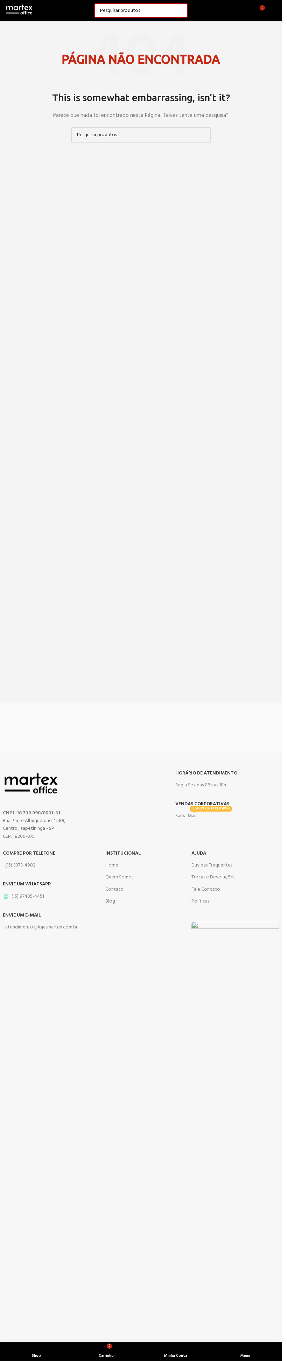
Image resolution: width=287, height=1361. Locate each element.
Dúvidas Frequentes (211, 865)
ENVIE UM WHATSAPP (27, 884)
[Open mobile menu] (273, 10)
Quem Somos (119, 877)
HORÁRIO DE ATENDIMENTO (206, 773)
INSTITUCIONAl (123, 853)
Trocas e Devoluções (213, 877)
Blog (110, 901)
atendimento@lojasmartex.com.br (41, 927)
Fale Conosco (205, 889)
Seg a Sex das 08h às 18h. (201, 785)
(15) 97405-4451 (28, 896)
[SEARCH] (180, 10)
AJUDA (198, 853)
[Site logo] (19, 11)
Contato (114, 889)
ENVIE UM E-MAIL (22, 915)
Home (111, 865)
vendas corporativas (202, 804)
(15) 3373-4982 (20, 865)
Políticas (200, 901)
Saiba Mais (202, 815)
